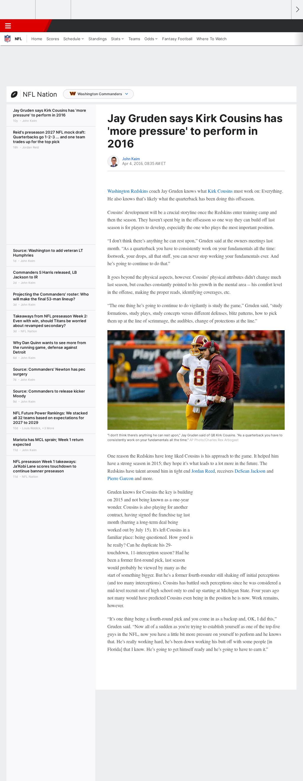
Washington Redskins (127, 191)
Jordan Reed (203, 471)
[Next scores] (297, 9)
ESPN (31, 25)
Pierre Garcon (120, 478)
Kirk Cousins (220, 191)
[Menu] (8, 25)
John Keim (131, 159)
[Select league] (18, 9)
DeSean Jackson (250, 471)
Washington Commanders (100, 94)
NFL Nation (40, 94)
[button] (284, 25)
